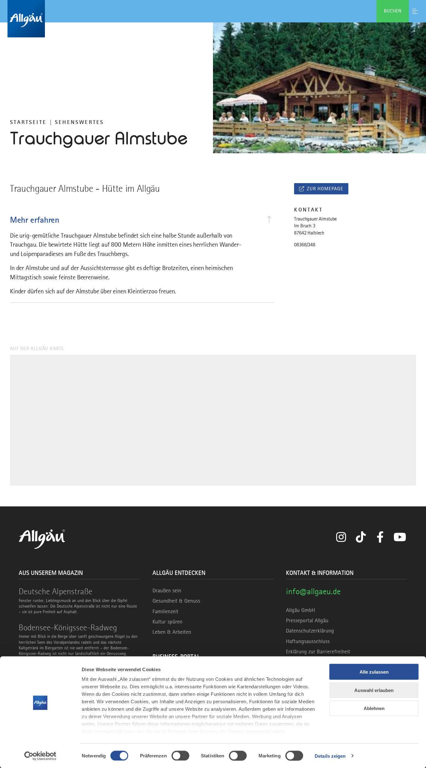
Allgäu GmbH (300, 610)
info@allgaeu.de (313, 591)
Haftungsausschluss (308, 641)
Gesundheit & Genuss (176, 601)
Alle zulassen (374, 672)
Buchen (392, 11)
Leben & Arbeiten (171, 632)
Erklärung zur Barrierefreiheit (318, 651)
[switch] (180, 756)
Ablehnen (374, 708)
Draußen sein (166, 590)
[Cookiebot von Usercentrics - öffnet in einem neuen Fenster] (40, 756)
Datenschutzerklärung (310, 631)
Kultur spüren (167, 622)
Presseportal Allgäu (307, 620)
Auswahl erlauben (374, 690)
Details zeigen (330, 755)
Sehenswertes (79, 122)
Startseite (28, 122)
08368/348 (304, 245)
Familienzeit (165, 611)
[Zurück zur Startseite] (213, 18)
